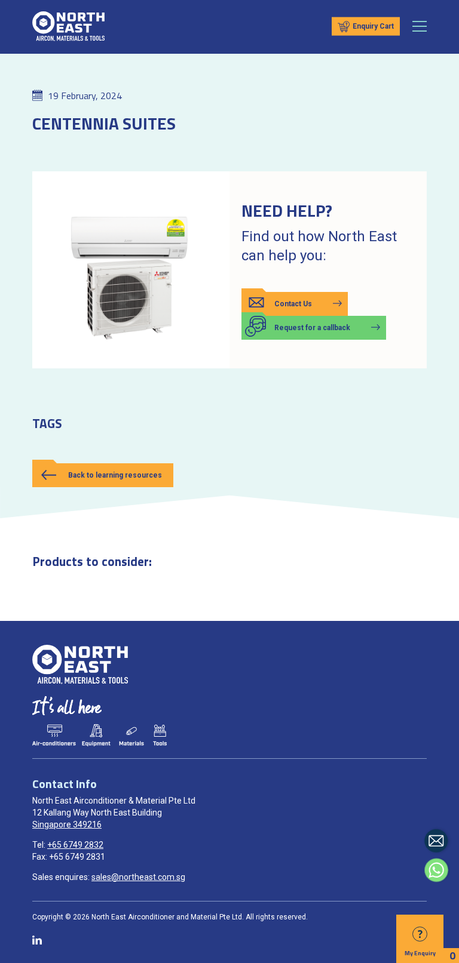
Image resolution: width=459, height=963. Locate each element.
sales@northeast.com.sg (138, 877)
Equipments (96, 735)
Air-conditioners (53, 735)
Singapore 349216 (67, 824)
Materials (132, 735)
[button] (294, 304)
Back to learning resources (115, 475)
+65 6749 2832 (75, 845)
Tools (159, 735)
